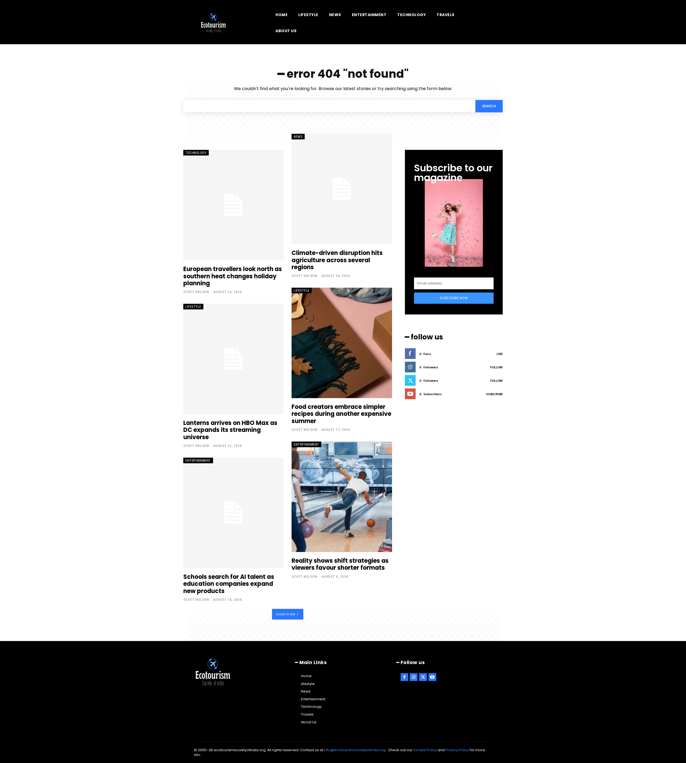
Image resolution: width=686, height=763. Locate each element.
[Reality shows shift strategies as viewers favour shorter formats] (342, 497)
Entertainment (198, 460)
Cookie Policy (425, 750)
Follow (496, 367)
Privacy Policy (457, 750)
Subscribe (494, 394)
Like (500, 354)
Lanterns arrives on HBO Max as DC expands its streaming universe (230, 430)
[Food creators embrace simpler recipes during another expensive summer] (342, 343)
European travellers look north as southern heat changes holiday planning (232, 276)
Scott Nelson (196, 292)
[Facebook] (404, 677)
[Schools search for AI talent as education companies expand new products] (233, 513)
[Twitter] (423, 677)
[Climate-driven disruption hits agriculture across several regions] (342, 189)
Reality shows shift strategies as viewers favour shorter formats (340, 564)
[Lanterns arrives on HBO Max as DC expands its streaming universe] (233, 359)
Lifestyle (193, 307)
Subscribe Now (454, 298)
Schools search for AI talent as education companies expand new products (228, 584)
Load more (285, 614)
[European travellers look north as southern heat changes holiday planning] (233, 205)
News (298, 137)
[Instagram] (413, 677)
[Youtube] (432, 677)
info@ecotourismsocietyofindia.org (355, 750)
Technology (196, 153)
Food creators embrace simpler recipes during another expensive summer (341, 414)
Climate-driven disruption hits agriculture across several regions (337, 260)
